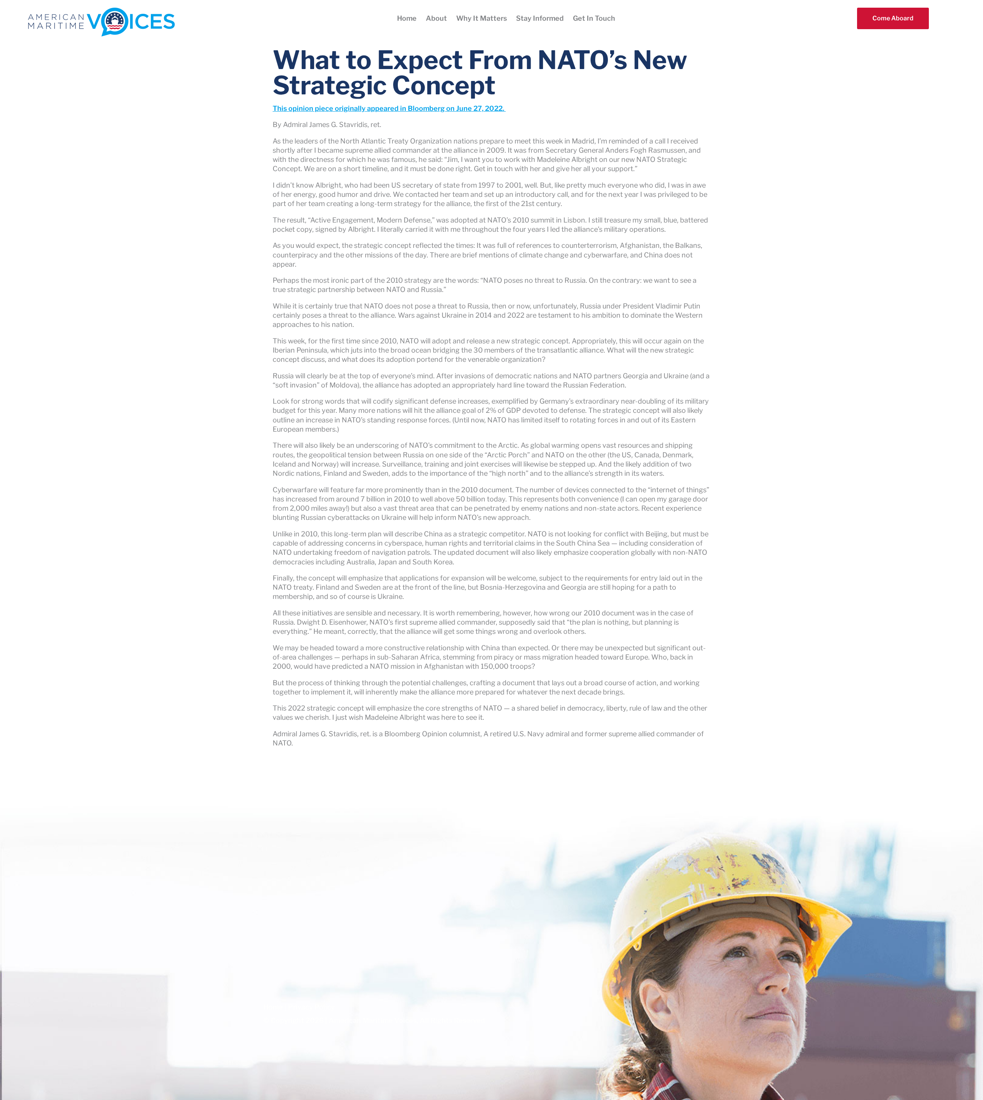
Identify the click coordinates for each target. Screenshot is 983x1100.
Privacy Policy (311, 1007)
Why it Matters (481, 18)
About (436, 18)
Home (407, 18)
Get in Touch (594, 18)
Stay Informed (540, 18)
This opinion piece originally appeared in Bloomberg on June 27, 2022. (389, 108)
